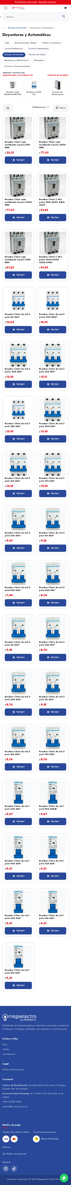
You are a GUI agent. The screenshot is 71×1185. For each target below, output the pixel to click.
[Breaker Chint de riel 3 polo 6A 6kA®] (18, 300)
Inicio (4, 1045)
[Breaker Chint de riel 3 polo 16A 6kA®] (18, 464)
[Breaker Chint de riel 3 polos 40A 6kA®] (18, 355)
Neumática (39, 60)
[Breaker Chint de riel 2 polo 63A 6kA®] (18, 519)
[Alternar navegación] (5, 8)
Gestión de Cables (37, 55)
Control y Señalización (38, 49)
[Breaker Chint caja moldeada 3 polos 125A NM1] (18, 243)
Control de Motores (14, 49)
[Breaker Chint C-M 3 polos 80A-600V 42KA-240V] (52, 185)
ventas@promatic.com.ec (15, 1107)
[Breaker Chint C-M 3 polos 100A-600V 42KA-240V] (52, 243)
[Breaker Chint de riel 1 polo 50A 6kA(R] (52, 792)
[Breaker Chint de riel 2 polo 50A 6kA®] (18, 573)
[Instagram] (5, 1168)
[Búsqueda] (63, 17)
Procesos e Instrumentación (17, 66)
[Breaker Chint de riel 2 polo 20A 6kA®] (18, 683)
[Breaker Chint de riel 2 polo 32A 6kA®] (52, 628)
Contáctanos (9, 1054)
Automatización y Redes (26, 43)
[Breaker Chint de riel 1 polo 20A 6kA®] (18, 901)
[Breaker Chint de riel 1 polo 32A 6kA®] (52, 847)
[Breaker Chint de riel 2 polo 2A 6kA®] (52, 683)
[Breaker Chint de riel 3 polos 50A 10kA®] (52, 300)
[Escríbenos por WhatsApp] (64, 1178)
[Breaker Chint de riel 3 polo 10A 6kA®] (52, 464)
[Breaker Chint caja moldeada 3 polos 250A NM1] (52, 128)
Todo (7, 43)
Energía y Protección (17, 28)
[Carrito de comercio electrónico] (65, 8)
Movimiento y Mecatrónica (17, 60)
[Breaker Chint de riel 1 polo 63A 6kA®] (18, 792)
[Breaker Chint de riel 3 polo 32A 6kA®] (52, 355)
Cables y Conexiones (51, 43)
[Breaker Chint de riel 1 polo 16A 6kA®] (52, 901)
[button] (7, 108)
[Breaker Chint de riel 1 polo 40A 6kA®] (18, 847)
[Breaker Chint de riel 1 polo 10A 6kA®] (18, 956)
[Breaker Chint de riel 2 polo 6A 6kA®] (52, 519)
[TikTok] (14, 1168)
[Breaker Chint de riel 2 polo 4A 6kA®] (18, 628)
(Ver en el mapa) (19, 1089)
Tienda (5, 1049)
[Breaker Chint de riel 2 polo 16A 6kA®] (18, 737)
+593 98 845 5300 (12, 1102)
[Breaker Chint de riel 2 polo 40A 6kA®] (52, 573)
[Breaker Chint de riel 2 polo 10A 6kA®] (52, 737)
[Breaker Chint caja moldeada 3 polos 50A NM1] (18, 128)
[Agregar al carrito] (18, 160)
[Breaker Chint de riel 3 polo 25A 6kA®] (18, 409)
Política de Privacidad (13, 1070)
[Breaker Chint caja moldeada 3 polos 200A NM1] (18, 185)
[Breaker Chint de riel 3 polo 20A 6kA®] (52, 409)
